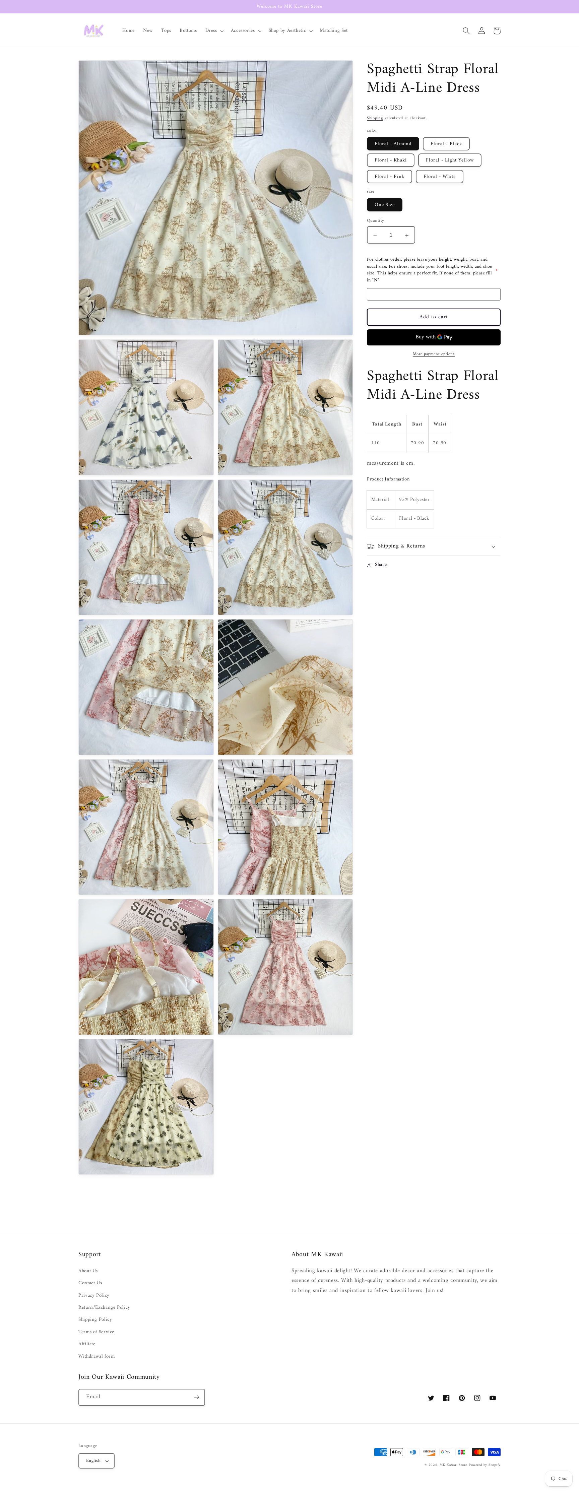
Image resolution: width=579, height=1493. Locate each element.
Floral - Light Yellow (450, 160)
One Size (385, 205)
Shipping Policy (95, 1319)
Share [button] (381, 565)
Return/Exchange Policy (104, 1307)
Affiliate (86, 1344)
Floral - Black (446, 143)
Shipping (375, 118)
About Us (88, 1271)
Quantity (375, 221)
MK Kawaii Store (453, 1465)
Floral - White (440, 177)
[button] (214, 30)
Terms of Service (96, 1331)
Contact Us (90, 1283)
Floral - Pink (389, 177)
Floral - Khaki (391, 160)
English (93, 1461)
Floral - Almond (393, 143)
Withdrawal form (96, 1356)
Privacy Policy (94, 1295)
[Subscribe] (196, 1397)
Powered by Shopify (485, 1465)
